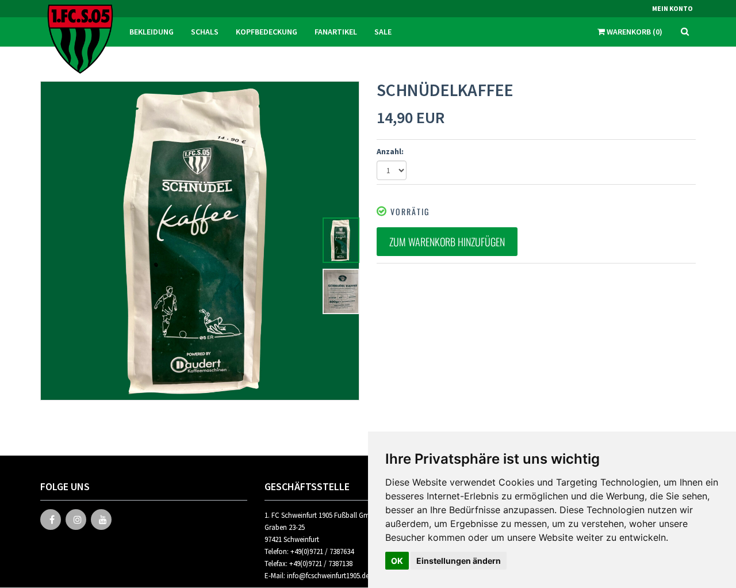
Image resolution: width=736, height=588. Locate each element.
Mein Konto (672, 8)
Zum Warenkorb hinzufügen (447, 241)
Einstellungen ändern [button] (458, 561)
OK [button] (397, 561)
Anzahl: (390, 151)
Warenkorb (633, 31)
